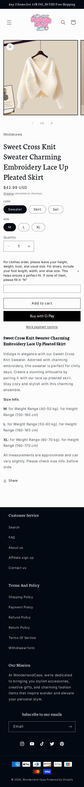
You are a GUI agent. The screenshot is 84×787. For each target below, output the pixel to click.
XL (38, 227)
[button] (9, 22)
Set (56, 209)
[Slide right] (51, 123)
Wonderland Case (34, 779)
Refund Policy (20, 617)
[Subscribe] (70, 726)
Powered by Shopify (60, 779)
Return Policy (19, 628)
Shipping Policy (21, 597)
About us (16, 548)
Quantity (9, 237)
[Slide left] (32, 123)
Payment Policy (21, 607)
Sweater (15, 209)
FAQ (12, 537)
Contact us (17, 568)
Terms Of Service (22, 638)
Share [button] (13, 481)
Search (14, 527)
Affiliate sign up (21, 558)
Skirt (37, 209)
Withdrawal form (22, 648)
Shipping (8, 193)
